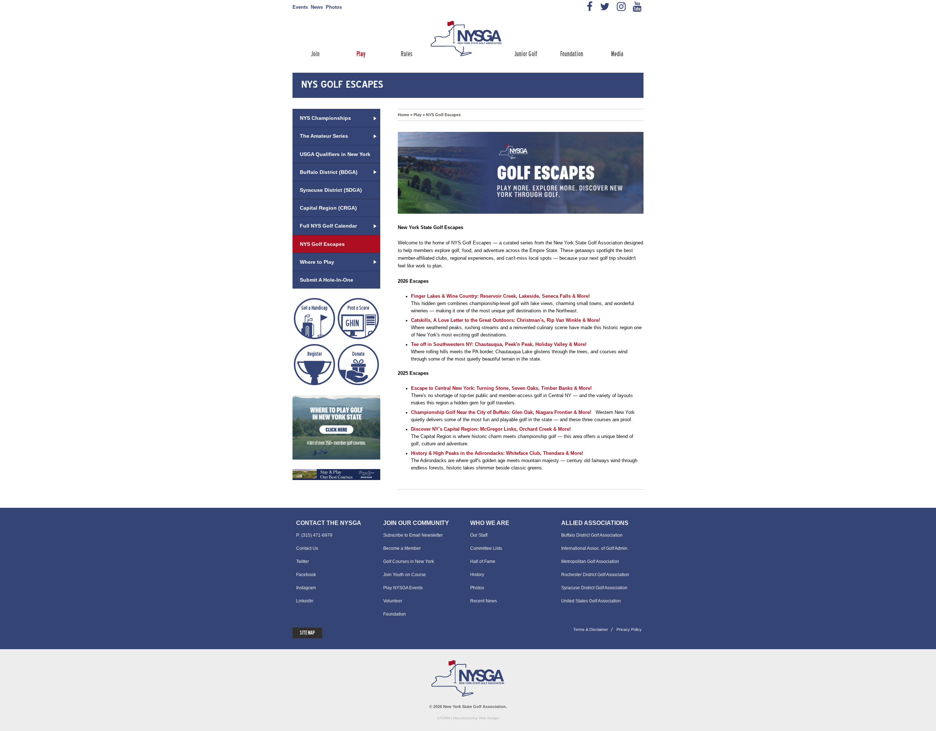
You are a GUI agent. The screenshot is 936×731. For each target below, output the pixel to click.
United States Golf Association (591, 601)
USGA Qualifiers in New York (335, 154)
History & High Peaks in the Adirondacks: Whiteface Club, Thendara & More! (497, 453)
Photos (334, 7)
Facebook (306, 574)
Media (617, 54)
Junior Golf (525, 54)
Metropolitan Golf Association (590, 561)
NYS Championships (325, 118)
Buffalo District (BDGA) (329, 172)
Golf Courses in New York (408, 561)
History (477, 574)
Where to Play (317, 262)
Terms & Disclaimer (590, 629)
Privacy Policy (629, 629)
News (317, 7)
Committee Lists (486, 548)
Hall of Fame (482, 561)
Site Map (307, 633)
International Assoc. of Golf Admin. (595, 548)
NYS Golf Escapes (443, 115)
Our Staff (478, 535)
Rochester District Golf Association (595, 574)
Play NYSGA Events (403, 587)
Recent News (483, 601)
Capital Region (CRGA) (328, 208)
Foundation (571, 54)
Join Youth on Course (404, 574)
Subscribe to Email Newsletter (413, 535)
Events (300, 7)
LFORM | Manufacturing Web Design (468, 718)
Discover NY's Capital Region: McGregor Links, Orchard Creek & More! (491, 429)
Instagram (306, 587)
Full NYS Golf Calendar (328, 226)
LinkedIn (304, 601)
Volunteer (392, 601)
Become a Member (402, 548)
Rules (406, 54)
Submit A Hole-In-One (326, 280)
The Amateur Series (324, 136)
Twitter (302, 561)
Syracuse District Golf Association (594, 587)
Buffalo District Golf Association (592, 535)
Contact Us (307, 548)
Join (315, 54)
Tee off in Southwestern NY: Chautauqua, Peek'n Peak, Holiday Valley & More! (498, 344)
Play (360, 54)
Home (403, 115)
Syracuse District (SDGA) (331, 190)
